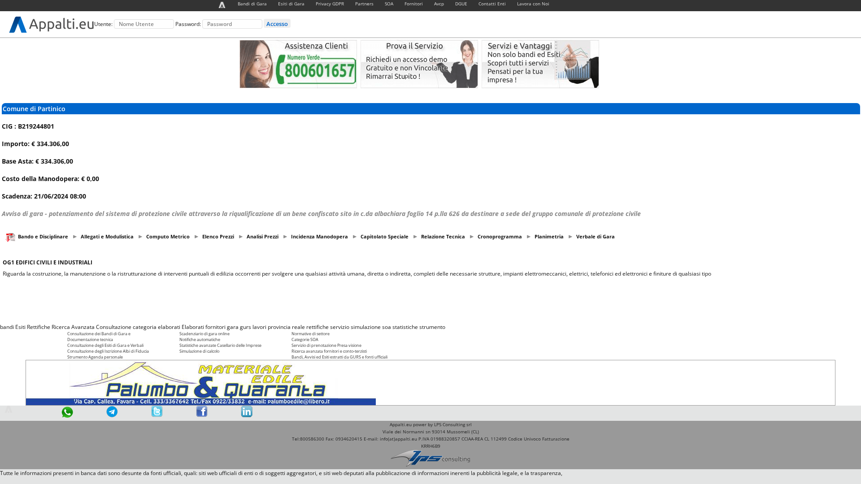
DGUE (461, 3)
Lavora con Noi (533, 3)
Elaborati (193, 327)
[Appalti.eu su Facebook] (202, 415)
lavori (259, 327)
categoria (145, 327)
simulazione (366, 327)
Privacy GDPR (330, 3)
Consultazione (113, 327)
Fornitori (413, 3)
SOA (389, 3)
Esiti (20, 327)
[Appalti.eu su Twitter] (157, 415)
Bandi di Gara (252, 3)
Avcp (439, 3)
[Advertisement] (430, 300)
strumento (432, 327)
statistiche (405, 327)
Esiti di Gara (291, 3)
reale (298, 327)
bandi (7, 327)
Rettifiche (38, 327)
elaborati (169, 327)
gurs (245, 327)
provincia (279, 327)
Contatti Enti (492, 3)
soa (386, 327)
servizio (339, 327)
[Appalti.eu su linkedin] (246, 415)
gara (233, 327)
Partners (364, 3)
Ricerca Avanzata (73, 327)
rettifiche (317, 327)
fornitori (215, 327)
